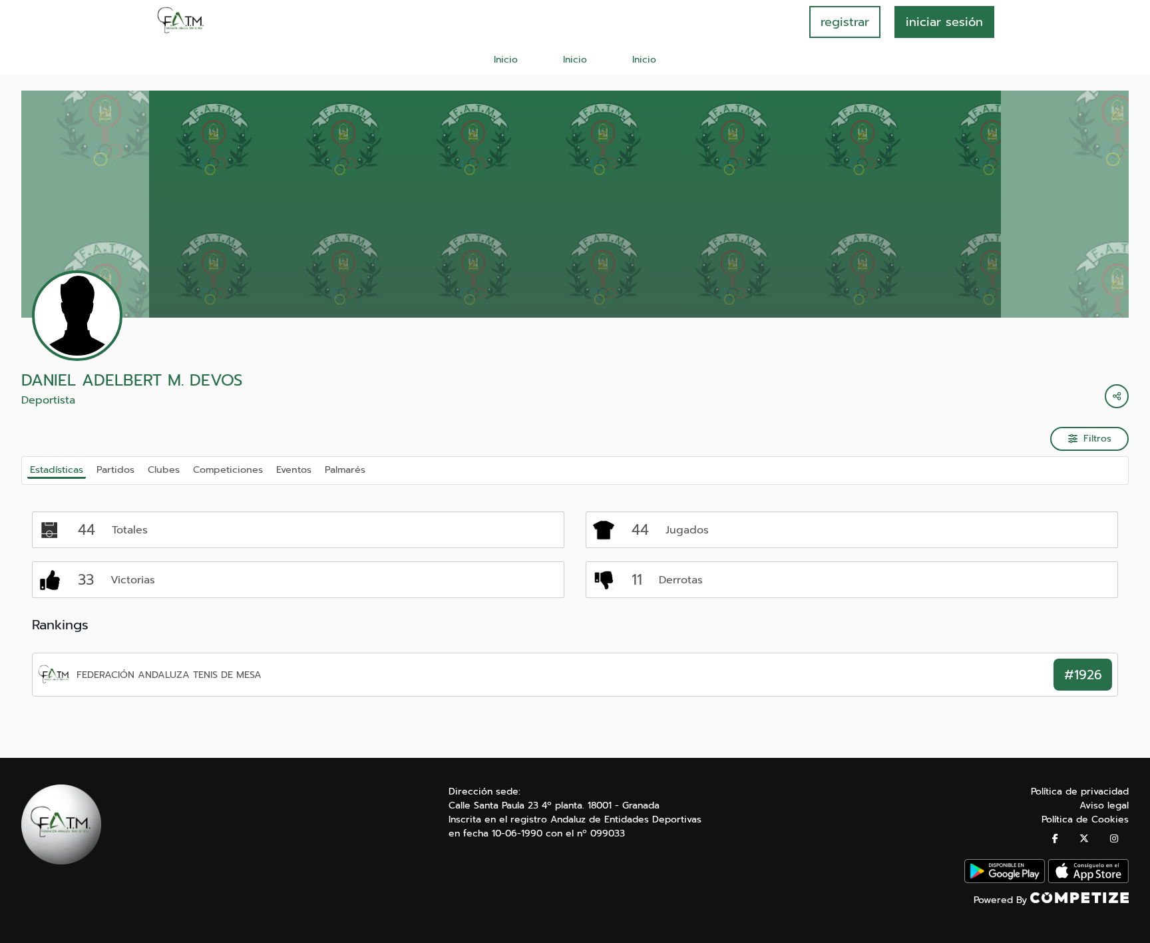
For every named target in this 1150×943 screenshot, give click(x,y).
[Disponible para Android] (1004, 880)
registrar (845, 22)
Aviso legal (1104, 805)
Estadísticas (56, 469)
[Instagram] (1114, 839)
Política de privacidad (1080, 791)
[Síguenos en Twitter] (1084, 839)
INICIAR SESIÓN (944, 22)
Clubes (164, 469)
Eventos (293, 469)
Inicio (506, 60)
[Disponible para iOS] (1088, 880)
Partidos (115, 469)
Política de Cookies (1085, 819)
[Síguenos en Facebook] (1055, 839)
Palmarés (345, 469)
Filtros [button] (1097, 439)
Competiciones (228, 469)
